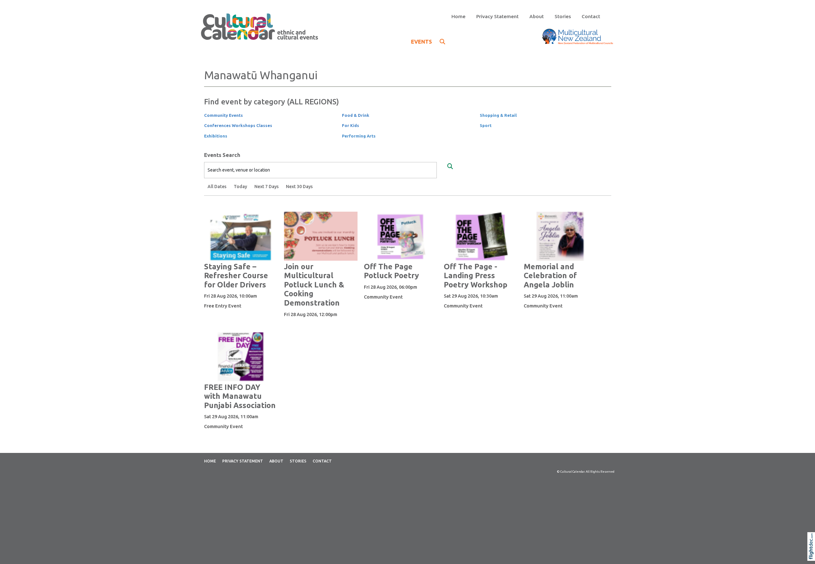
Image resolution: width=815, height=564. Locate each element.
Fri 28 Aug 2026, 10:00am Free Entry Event (230, 300)
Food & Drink (355, 115)
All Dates (217, 186)
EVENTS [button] (422, 42)
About (536, 16)
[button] (812, 554)
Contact (591, 16)
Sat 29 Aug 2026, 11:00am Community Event (551, 300)
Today (240, 186)
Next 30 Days (299, 186)
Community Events (223, 115)
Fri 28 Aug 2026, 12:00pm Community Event (310, 319)
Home (458, 16)
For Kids (350, 125)
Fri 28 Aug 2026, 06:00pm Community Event (390, 292)
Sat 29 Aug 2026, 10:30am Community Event (471, 300)
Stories (563, 16)
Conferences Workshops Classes (238, 125)
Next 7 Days (266, 186)
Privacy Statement (497, 16)
